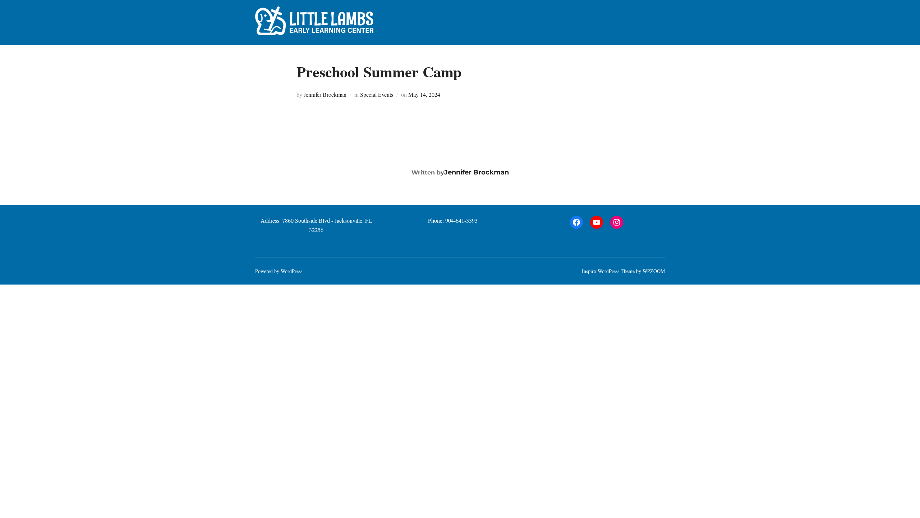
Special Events (376, 94)
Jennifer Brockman (325, 94)
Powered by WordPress (278, 271)
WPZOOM (654, 271)
